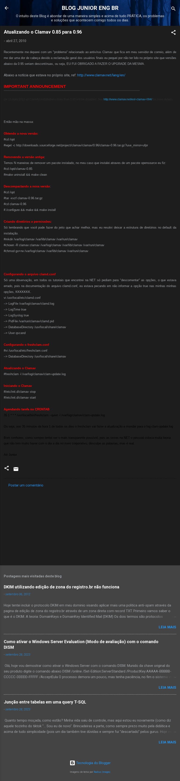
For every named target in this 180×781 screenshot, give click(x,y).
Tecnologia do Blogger (93, 763)
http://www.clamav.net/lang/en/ (101, 75)
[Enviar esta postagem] (16, 471)
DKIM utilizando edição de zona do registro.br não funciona (61, 586)
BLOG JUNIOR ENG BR (90, 8)
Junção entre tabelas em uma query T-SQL (45, 701)
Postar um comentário (25, 485)
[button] (173, 33)
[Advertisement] (90, 525)
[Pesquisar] (173, 9)
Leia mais (167, 627)
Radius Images (102, 771)
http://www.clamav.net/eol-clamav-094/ (128, 99)
